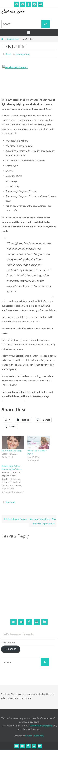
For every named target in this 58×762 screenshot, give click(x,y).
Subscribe (10, 647)
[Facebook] (28, 4)
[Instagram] (34, 4)
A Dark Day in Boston (16, 517)
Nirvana (28, 734)
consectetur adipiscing (41, 724)
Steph (8, 53)
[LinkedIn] (40, 4)
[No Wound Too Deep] (13, 441)
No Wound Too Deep (12, 449)
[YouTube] (16, 4)
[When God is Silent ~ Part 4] (38, 441)
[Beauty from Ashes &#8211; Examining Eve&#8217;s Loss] (14, 478)
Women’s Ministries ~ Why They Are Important (43, 520)
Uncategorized (13, 39)
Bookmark (11, 501)
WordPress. (39, 734)
